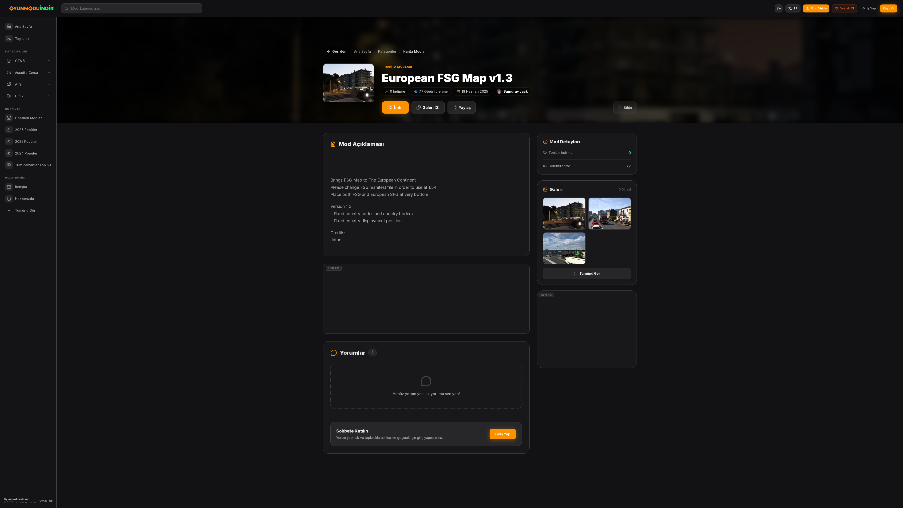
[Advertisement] (426, 299)
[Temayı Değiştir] (779, 8)
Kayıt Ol (889, 8)
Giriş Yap (869, 8)
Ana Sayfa (362, 51)
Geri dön (339, 51)
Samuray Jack (515, 91)
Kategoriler (387, 51)
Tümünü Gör (589, 273)
